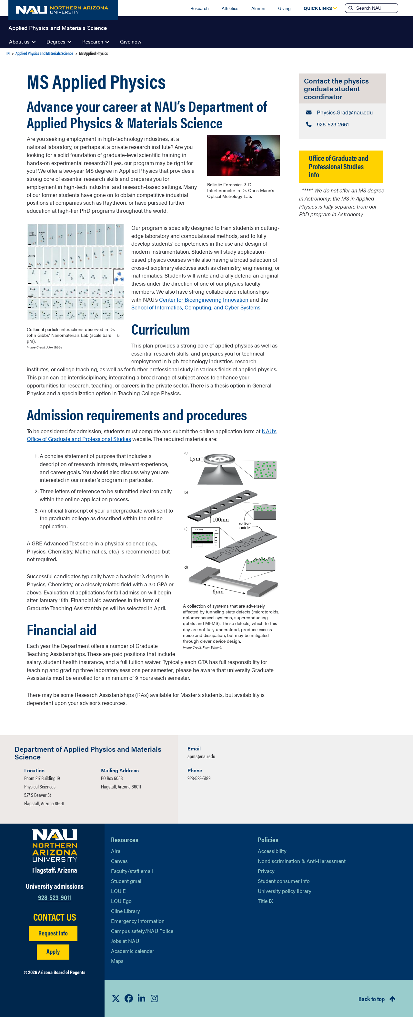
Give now (130, 41)
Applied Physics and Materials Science (57, 27)
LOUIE (118, 891)
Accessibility (272, 851)
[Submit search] (350, 8)
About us (19, 41)
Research (199, 8)
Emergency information (138, 921)
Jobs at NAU (125, 941)
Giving (284, 8)
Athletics (230, 8)
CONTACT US (54, 917)
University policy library (284, 891)
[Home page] (63, 10)
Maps (117, 961)
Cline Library (125, 911)
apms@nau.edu (201, 756)
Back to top (371, 998)
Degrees (55, 41)
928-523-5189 (199, 778)
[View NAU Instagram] (154, 998)
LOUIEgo (121, 901)
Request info (53, 932)
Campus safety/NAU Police (142, 931)
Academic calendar (132, 951)
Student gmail (127, 881)
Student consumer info (284, 881)
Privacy (266, 871)
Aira (115, 851)
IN (8, 53)
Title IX (265, 901)
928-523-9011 (54, 897)
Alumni (258, 8)
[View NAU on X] (115, 998)
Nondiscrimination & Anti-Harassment (302, 861)
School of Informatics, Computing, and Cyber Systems (195, 307)
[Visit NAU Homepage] (54, 845)
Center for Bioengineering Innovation (203, 299)
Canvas (119, 861)
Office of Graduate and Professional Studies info (338, 166)
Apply (53, 951)
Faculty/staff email (132, 871)
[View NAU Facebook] (128, 998)
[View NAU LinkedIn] (141, 998)
